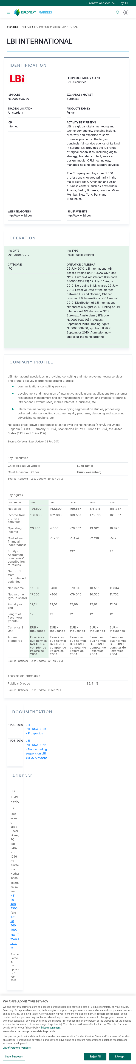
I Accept (119, 1056)
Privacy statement (50, 1027)
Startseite (12, 26)
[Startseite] (33, 12)
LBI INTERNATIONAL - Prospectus (37, 729)
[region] (68, 1029)
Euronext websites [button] (98, 3)
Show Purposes (14, 1056)
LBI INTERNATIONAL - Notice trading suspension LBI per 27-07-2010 (37, 749)
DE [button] (126, 3)
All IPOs (26, 26)
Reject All (95, 1056)
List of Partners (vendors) (17, 1047)
